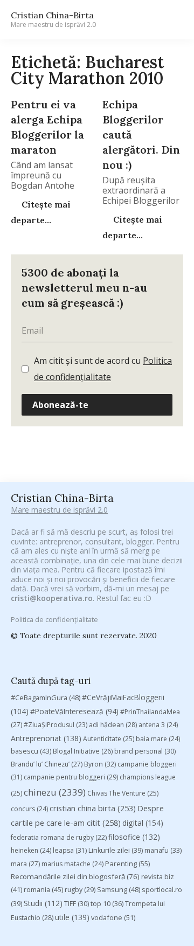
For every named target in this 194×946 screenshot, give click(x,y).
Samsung (118, 889)
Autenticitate (108, 738)
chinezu (55, 792)
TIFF (76, 903)
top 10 (107, 903)
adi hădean (113, 724)
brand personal (145, 751)
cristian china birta (93, 808)
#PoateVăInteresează (74, 711)
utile (72, 917)
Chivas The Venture (122, 793)
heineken (31, 850)
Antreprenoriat (46, 738)
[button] (170, 20)
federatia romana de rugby (59, 837)
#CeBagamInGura (45, 697)
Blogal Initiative (83, 751)
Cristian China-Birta (53, 19)
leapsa (70, 850)
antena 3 (158, 724)
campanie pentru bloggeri (71, 777)
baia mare (158, 738)
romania (43, 889)
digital (142, 823)
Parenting (127, 863)
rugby (80, 889)
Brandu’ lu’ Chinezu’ (46, 764)
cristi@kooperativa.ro (52, 598)
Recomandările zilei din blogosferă (75, 876)
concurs (29, 808)
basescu (31, 751)
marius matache (72, 863)
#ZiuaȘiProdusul (55, 724)
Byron (100, 764)
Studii (43, 903)
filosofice (134, 837)
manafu (163, 850)
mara (25, 863)
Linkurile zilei (115, 850)
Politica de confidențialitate (54, 619)
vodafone (113, 917)
